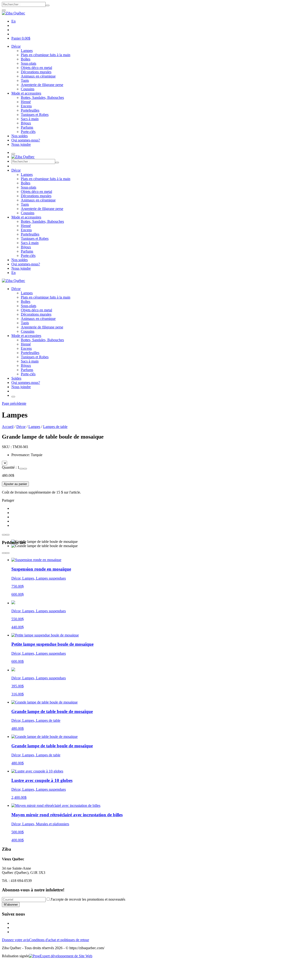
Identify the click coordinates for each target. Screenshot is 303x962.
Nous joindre (21, 144)
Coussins (27, 89)
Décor (16, 46)
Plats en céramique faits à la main (45, 55)
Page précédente (14, 403)
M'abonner (11, 904)
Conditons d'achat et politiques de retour (59, 940)
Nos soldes (19, 136)
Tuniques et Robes (35, 115)
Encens (26, 106)
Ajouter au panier (15, 484)
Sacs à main (30, 119)
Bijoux (26, 123)
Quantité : (10, 467)
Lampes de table (55, 427)
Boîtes (25, 59)
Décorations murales (36, 72)
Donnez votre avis (15, 940)
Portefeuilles (30, 110)
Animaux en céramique (38, 76)
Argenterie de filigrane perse (42, 85)
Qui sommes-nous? (25, 140)
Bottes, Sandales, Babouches (42, 97)
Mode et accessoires (26, 93)
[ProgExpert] (60, 956)
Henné (26, 102)
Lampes (27, 51)
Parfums (27, 127)
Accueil (7, 427)
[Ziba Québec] (13, 13)
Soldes (16, 378)
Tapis (25, 80)
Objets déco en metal (36, 68)
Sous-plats (28, 63)
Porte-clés (28, 132)
